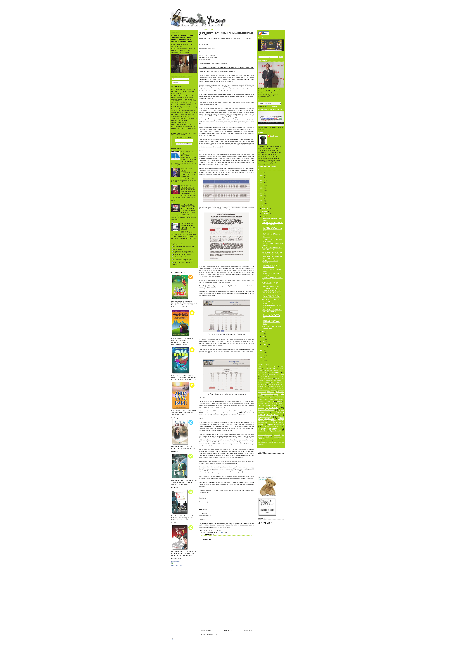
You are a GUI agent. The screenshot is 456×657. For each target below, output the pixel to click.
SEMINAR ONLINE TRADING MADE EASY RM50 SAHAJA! (272, 249)
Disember (265, 206)
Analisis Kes (262, 367)
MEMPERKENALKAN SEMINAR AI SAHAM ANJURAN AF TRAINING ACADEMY (188, 226)
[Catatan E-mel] (225, 532)
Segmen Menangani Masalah (271, 418)
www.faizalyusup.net (205, 515)
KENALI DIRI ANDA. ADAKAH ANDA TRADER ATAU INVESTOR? (272, 223)
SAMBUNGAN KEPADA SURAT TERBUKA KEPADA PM (271, 283)
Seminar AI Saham (263, 433)
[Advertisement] (226, 611)
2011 (262, 355)
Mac (263, 341)
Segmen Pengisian (267, 428)
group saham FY (278, 380)
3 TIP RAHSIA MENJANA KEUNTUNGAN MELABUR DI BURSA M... (271, 235)
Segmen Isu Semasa (266, 410)
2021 (262, 185)
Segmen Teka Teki (275, 431)
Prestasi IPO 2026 (268, 399)
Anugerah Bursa (273, 367)
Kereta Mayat (177, 249)
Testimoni (261, 439)
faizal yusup (274, 136)
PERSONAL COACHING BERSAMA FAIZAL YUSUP (272, 240)
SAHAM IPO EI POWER (277, 403)
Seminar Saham (273, 433)
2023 (262, 180)
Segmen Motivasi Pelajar (275, 424)
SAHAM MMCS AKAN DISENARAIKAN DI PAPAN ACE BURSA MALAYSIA (188, 206)
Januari (264, 347)
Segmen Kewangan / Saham (271, 413)
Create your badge (176, 565)
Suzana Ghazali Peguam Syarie (183, 260)
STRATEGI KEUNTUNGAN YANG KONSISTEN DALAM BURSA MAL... (271, 322)
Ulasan (176, 82)
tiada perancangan (273, 439)
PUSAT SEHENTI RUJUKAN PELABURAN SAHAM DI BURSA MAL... (272, 229)
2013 (262, 350)
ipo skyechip (262, 384)
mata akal (273, 390)
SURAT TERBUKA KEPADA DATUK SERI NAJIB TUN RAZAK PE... (271, 296)
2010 (262, 358)
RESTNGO (267, 403)
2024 (262, 177)
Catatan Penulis (275, 372)
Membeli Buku (280, 392)
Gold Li (277, 378)
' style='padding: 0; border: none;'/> (210, 530)
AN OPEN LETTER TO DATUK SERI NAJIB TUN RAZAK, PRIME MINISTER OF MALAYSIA (226, 34)
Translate (274, 106)
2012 (262, 353)
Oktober (265, 211)
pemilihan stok (264, 397)
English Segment (265, 376)
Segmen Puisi (262, 431)
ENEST (282, 374)
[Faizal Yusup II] (172, 563)
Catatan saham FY (263, 374)
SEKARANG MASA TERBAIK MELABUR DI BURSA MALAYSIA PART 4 (188, 187)
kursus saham (271, 388)
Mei (263, 336)
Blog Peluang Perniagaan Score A (183, 252)
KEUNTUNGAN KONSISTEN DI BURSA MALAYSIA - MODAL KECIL (271, 315)
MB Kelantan (270, 392)
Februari (265, 344)
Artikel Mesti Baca (270, 368)
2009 (262, 360)
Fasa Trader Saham (279, 376)
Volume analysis (277, 441)
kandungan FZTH (262, 386)
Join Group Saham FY (275, 384)
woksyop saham (262, 442)
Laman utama (227, 630)
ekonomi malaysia (274, 374)
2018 (262, 193)
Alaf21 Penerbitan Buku (180, 257)
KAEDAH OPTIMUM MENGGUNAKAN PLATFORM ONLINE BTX (271, 305)
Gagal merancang (268, 378)
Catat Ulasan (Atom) (213, 634)
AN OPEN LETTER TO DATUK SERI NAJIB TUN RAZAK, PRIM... (271, 291)
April (263, 339)
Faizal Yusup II (175, 561)
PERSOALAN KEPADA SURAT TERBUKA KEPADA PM (270, 287)
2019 (262, 190)
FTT (261, 378)
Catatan (176, 79)
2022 (262, 183)
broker (276, 370)
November (265, 208)
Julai (263, 331)
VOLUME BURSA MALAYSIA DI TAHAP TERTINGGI (271, 266)
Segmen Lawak (264, 417)
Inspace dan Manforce (264, 382)
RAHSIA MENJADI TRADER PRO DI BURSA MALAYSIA (272, 257)
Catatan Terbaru (206, 630)
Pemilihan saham (279, 396)
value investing (267, 441)
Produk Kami (269, 401)
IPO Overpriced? (279, 382)
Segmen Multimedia (271, 426)
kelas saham (272, 386)
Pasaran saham (269, 396)
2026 (262, 172)
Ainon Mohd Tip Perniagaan (182, 254)
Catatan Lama (248, 630)
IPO (272, 382)
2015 (262, 201)
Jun (263, 334)
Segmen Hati (272, 407)
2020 (262, 188)
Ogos (264, 216)
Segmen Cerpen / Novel (267, 405)
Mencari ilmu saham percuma (269, 394)
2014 (262, 203)
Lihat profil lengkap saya (268, 166)
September (266, 214)
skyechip (268, 437)
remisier (279, 401)
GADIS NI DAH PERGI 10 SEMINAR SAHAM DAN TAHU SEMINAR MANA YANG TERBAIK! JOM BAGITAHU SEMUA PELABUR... (183, 38)
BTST (281, 370)
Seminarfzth (277, 435)
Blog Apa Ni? (268, 370)
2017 (262, 196)
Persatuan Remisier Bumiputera (183, 246)
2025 (262, 175)
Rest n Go (260, 403)
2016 (262, 198)
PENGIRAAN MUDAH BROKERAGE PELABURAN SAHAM (272, 310)
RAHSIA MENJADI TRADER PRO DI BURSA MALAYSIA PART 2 (272, 253)
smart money (277, 437)
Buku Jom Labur (262, 372)
